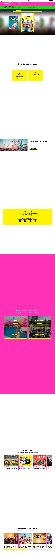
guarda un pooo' (15, 304)
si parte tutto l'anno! (15, 315)
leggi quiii (35, 59)
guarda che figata (33, 129)
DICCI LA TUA (5, 8)
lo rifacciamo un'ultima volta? (8, 4)
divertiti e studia (39, 304)
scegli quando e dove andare (19, 59)
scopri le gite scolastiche (39, 315)
